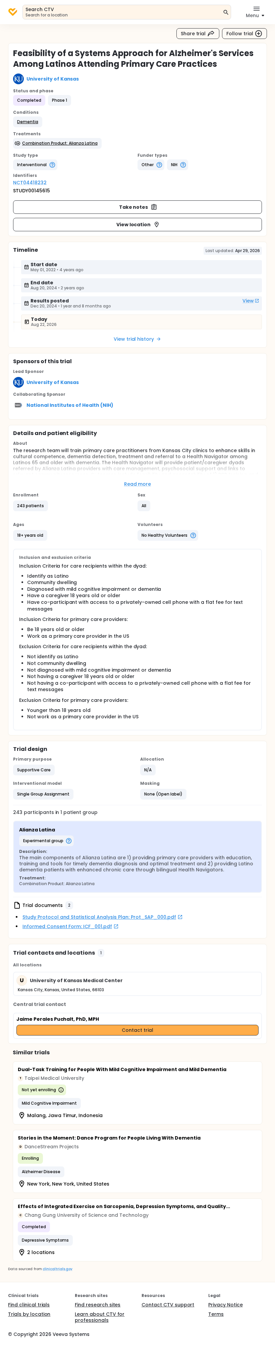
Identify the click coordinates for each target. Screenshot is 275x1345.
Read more (137, 484)
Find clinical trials (29, 1305)
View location (133, 224)
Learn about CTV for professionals (99, 1317)
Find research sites (97, 1305)
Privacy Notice (225, 1305)
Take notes (133, 207)
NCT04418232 (30, 183)
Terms (216, 1314)
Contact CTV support (168, 1305)
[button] (27, 121)
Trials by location (29, 1314)
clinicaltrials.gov (57, 1268)
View (248, 301)
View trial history (134, 339)
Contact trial (137, 1030)
